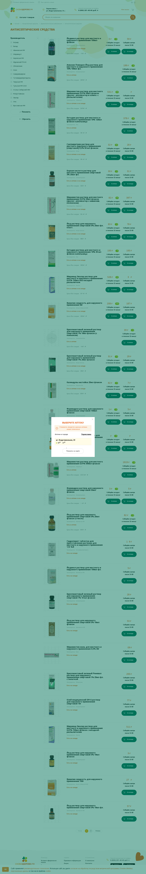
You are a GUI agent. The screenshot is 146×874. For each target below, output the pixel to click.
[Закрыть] (92, 419)
